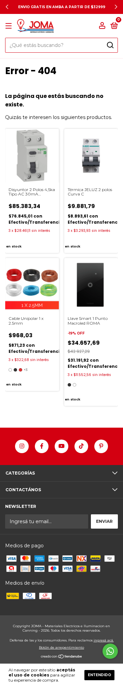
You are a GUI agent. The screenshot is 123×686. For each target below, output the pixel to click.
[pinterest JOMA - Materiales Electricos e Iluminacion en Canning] (101, 446)
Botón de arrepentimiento (61, 647)
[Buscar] (109, 45)
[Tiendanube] (61, 657)
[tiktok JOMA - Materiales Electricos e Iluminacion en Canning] (81, 446)
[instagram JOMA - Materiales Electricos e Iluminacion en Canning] (22, 446)
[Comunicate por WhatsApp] (110, 651)
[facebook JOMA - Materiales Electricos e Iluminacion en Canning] (42, 446)
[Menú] (9, 26)
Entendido (99, 675)
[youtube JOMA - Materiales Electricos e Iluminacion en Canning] (61, 446)
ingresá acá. (104, 640)
